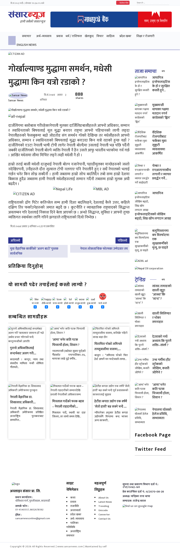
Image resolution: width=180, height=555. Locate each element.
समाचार (26, 36)
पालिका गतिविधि (72, 525)
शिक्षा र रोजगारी (145, 36)
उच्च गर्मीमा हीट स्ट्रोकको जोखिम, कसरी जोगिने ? (161, 366)
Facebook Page (153, 435)
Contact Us (104, 519)
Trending (103, 506)
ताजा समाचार (146, 71)
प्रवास (59, 36)
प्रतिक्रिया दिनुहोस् (25, 266)
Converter (104, 515)
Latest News (105, 502)
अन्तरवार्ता (75, 510)
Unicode (103, 510)
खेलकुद (89, 36)
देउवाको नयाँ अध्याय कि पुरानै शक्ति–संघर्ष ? (161, 341)
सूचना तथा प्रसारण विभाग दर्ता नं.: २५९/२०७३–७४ (140, 486)
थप (163, 71)
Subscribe (123, 2)
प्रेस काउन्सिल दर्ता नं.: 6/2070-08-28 (143, 491)
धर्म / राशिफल (74, 36)
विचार (100, 36)
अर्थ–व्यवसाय (43, 36)
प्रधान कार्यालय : (24, 497)
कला (72, 497)
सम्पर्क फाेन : (22, 506)
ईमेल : (18, 515)
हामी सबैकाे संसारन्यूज (32, 21)
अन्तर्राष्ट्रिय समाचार (73, 533)
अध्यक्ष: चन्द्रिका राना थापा (136, 496)
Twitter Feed (150, 449)
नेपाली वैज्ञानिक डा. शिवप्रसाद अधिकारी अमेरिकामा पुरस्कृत (21, 402)
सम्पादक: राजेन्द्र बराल (134, 501)
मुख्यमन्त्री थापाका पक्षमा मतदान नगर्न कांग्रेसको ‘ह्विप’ (161, 111)
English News (27, 44)
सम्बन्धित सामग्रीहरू (28, 317)
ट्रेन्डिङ (140, 280)
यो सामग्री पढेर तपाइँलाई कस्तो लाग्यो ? (47, 285)
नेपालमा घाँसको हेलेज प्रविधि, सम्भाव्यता (161, 414)
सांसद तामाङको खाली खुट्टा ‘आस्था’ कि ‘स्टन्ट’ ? (161, 292)
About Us (103, 498)
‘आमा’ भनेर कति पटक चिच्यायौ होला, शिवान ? (65, 342)
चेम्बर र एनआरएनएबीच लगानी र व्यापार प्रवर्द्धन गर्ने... (161, 172)
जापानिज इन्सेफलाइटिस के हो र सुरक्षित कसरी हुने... (161, 84)
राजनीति (74, 506)
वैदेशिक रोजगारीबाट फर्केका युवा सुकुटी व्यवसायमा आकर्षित (159, 143)
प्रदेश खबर (125, 36)
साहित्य (110, 36)
